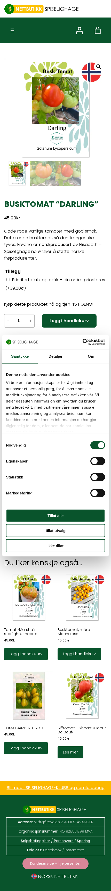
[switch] (97, 461)
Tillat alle (55, 515)
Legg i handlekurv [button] (26, 653)
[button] (98, 66)
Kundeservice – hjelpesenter (55, 863)
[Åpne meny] (12, 30)
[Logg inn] (79, 30)
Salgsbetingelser (35, 840)
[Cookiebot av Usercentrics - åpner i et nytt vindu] (82, 342)
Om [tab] (91, 356)
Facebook (52, 850)
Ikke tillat (55, 545)
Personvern (63, 840)
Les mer (70, 752)
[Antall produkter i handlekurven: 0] (98, 30)
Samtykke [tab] (20, 356)
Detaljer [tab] (56, 356)
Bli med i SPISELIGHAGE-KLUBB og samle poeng (56, 788)
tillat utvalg (56, 530)
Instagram (74, 850)
